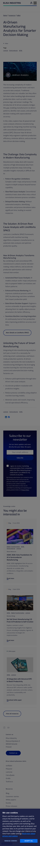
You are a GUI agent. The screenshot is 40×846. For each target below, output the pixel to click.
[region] (20, 827)
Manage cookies (11, 841)
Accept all (29, 841)
